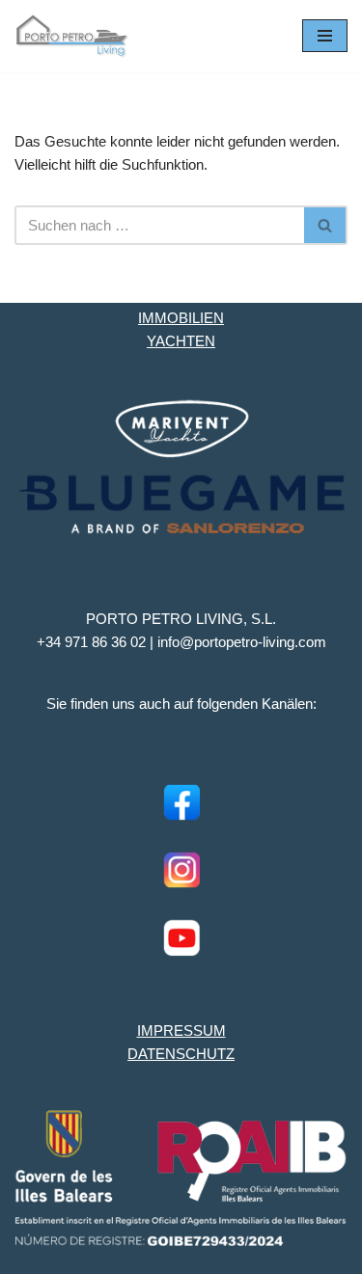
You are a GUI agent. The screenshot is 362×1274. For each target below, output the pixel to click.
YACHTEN (181, 341)
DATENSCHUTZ (181, 1053)
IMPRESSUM (181, 1030)
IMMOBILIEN (181, 318)
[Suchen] (326, 225)
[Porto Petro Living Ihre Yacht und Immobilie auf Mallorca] (72, 36)
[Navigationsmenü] (325, 35)
